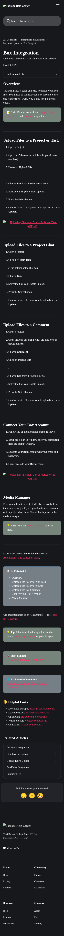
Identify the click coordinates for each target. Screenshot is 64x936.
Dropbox (28, 116)
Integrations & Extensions (33, 40)
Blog (5, 911)
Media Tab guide (35, 525)
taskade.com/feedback (37, 712)
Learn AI (7, 917)
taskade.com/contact (31, 724)
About (37, 911)
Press (36, 917)
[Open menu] (58, 6)
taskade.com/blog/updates (34, 716)
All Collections (10, 40)
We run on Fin (13, 848)
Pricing (6, 881)
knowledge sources (25, 636)
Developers (39, 887)
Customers (39, 881)
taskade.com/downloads (42, 708)
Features (7, 887)
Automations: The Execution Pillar (21, 557)
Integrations (8, 923)
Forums (37, 875)
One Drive (12, 116)
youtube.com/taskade (36, 720)
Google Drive (46, 112)
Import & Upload (11, 43)
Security (38, 923)
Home (6, 875)
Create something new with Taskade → (27, 659)
